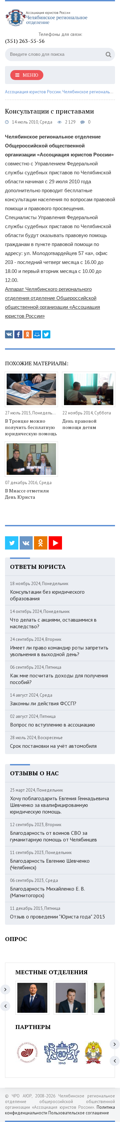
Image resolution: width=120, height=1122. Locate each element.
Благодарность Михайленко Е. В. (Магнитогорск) (47, 892)
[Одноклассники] (28, 334)
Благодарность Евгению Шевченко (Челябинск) (50, 864)
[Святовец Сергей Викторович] (70, 997)
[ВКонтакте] (9, 334)
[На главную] (55, 18)
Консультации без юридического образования (47, 595)
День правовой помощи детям (79, 424)
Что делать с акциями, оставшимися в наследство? (53, 623)
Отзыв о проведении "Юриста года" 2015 (57, 916)
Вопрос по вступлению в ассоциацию (52, 724)
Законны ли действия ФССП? (43, 703)
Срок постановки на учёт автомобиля (53, 745)
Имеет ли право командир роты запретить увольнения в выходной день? (59, 650)
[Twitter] (46, 334)
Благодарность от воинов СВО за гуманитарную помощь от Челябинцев (53, 836)
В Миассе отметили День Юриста (27, 493)
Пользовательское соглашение (78, 1113)
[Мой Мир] (37, 334)
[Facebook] (18, 334)
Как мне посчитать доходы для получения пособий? (59, 678)
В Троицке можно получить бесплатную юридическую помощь (31, 427)
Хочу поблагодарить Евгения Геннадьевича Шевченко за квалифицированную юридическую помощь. (59, 805)
